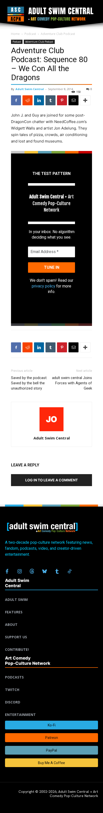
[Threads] (32, 572)
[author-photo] (52, 431)
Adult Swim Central (30, 89)
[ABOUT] (51, 618)
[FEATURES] (51, 606)
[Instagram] (19, 572)
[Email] (73, 100)
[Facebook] (16, 100)
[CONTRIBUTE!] (51, 643)
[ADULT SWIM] (51, 593)
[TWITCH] (51, 683)
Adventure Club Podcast (58, 34)
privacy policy (43, 286)
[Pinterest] (62, 100)
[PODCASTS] (51, 671)
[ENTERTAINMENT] (51, 708)
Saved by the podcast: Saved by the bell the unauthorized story (29, 383)
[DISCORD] (51, 696)
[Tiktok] (69, 572)
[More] (85, 100)
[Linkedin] (39, 100)
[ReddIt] (27, 100)
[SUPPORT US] (51, 631)
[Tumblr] (51, 100)
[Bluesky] (45, 572)
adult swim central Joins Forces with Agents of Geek (72, 383)
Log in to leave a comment (51, 480)
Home (15, 34)
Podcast (30, 34)
